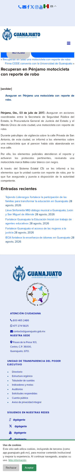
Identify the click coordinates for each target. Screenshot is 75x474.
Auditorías (17, 389)
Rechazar (11, 467)
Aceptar (29, 467)
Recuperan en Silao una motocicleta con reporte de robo (36, 59)
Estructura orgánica (21, 376)
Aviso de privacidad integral (26, 402)
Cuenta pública (19, 398)
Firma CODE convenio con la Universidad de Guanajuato (38, 63)
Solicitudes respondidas (24, 393)
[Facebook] (28, 7)
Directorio (16, 372)
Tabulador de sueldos (23, 380)
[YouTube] (41, 7)
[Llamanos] (20, 7)
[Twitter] (32, 7)
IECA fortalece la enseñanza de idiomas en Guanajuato (37, 237)
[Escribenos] (24, 7)
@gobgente (18, 420)
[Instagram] (36, 7)
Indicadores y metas (22, 385)
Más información (17, 460)
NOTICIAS (18, 52)
